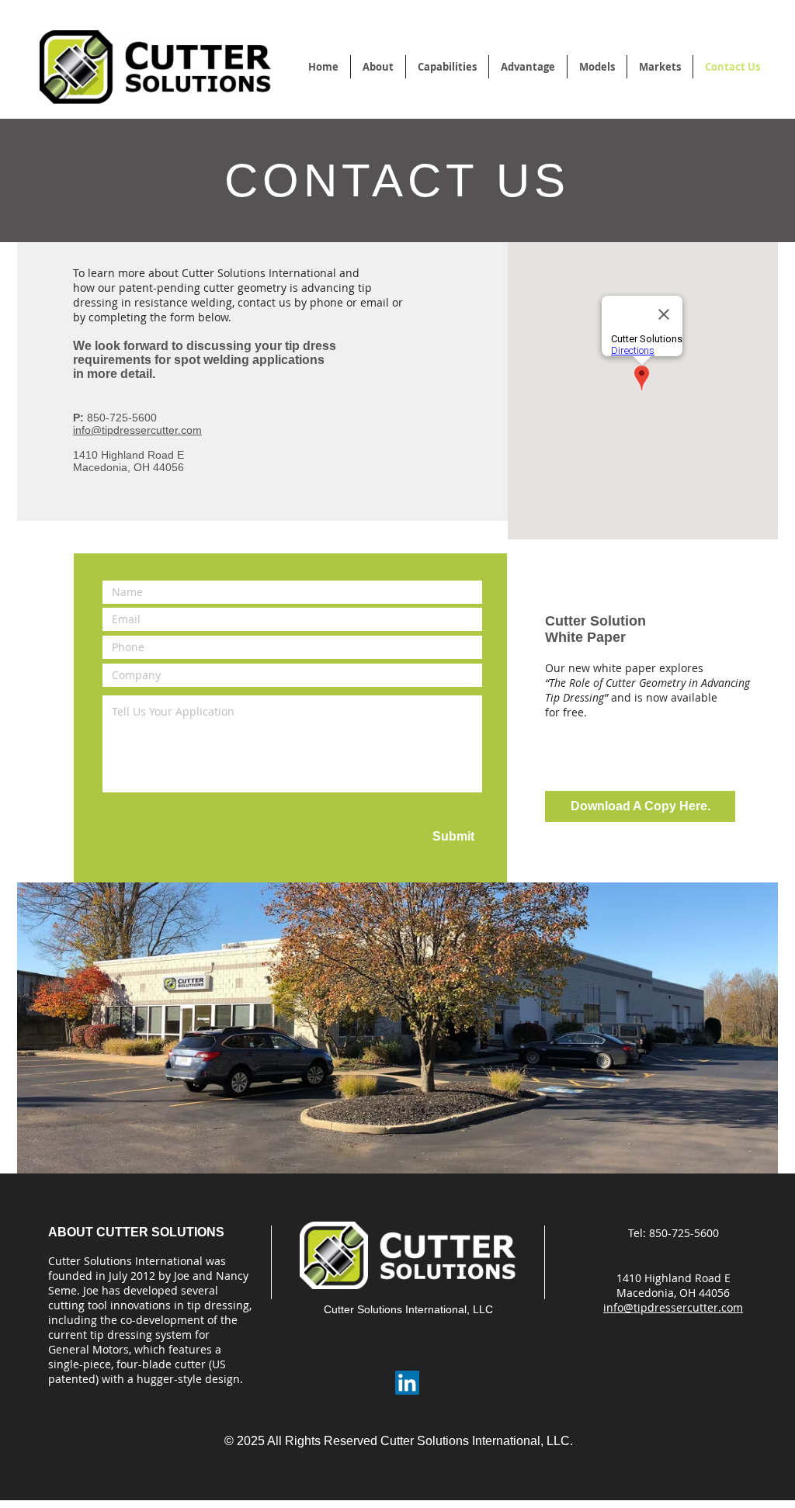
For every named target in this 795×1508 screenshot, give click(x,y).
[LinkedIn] (407, 1383)
